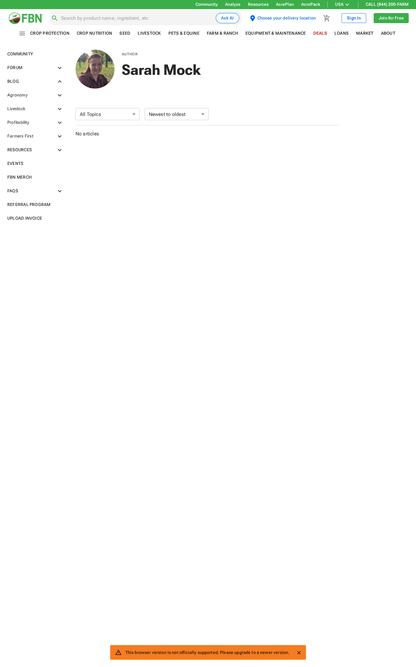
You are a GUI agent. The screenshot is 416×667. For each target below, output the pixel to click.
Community (207, 4)
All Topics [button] (90, 114)
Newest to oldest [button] (167, 114)
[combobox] (137, 18)
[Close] (298, 652)
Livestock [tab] (149, 33)
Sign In (354, 18)
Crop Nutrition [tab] (94, 33)
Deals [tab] (320, 33)
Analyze (233, 4)
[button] (34, 54)
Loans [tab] (341, 33)
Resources (258, 4)
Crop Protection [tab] (49, 33)
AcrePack (310, 4)
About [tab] (388, 33)
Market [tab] (365, 33)
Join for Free (391, 18)
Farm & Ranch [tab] (222, 33)
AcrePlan (285, 4)
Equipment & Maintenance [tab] (275, 33)
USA (339, 4)
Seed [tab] (124, 33)
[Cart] (326, 18)
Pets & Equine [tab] (183, 33)
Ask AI (227, 18)
